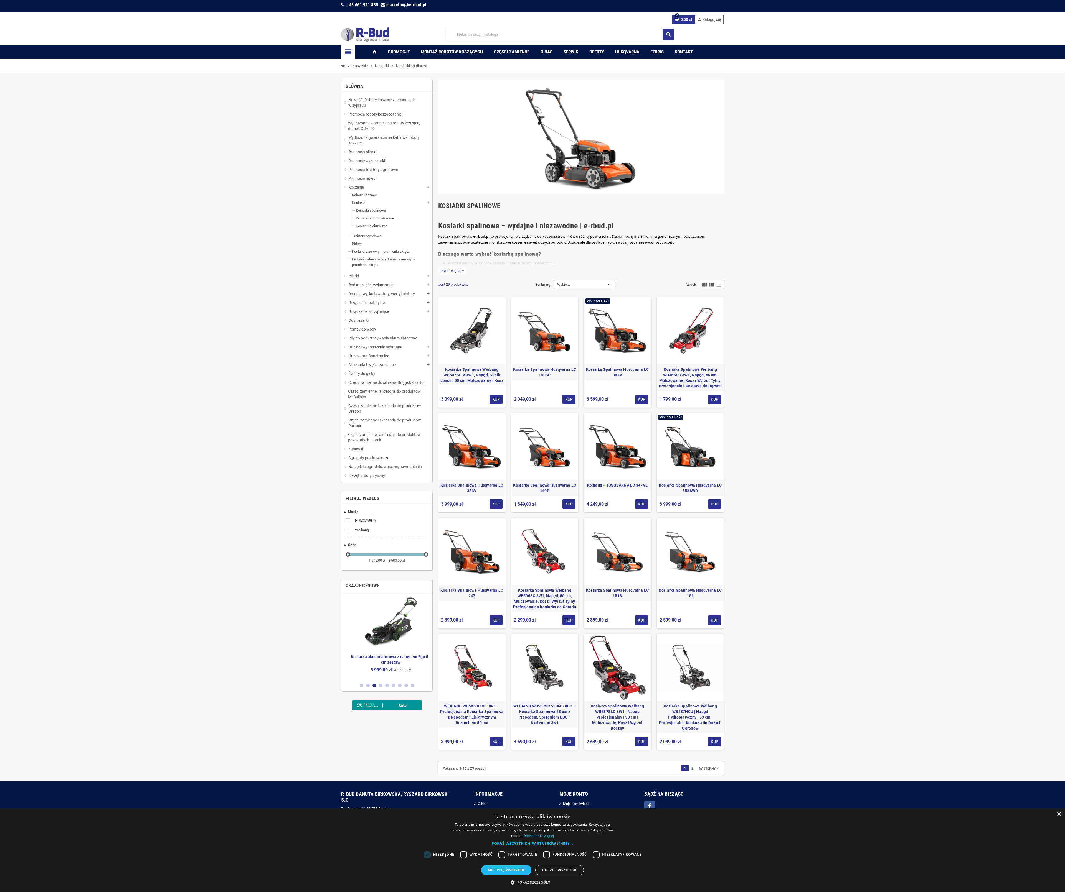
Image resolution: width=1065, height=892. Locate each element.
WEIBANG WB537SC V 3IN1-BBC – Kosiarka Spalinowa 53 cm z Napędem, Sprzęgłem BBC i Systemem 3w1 (544, 714)
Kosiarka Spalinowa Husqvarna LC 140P (544, 488)
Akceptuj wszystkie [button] (506, 870)
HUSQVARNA (365, 520)
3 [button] (374, 685)
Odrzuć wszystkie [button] (559, 870)
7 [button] (400, 685)
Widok (691, 284)
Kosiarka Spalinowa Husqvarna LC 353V (471, 488)
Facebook (649, 806)
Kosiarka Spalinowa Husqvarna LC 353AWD (690, 488)
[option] (387, 637)
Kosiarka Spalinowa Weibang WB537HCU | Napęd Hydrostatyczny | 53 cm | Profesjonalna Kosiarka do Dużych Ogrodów (690, 717)
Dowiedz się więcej (538, 835)
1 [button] (361, 685)
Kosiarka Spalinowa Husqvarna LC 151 (690, 593)
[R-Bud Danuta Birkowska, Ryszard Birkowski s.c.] (365, 34)
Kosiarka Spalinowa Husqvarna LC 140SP (544, 372)
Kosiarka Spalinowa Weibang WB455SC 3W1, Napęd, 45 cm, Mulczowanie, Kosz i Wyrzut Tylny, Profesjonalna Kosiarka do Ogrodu (690, 377)
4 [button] (380, 685)
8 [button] (406, 685)
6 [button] (393, 685)
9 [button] (412, 685)
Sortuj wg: (543, 284)
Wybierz (563, 284)
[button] (532, 843)
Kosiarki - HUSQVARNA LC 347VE (617, 485)
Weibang (362, 530)
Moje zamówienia (576, 804)
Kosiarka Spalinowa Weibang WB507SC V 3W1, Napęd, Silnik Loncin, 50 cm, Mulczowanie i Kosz (471, 375)
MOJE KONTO (573, 794)
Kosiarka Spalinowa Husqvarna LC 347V (617, 372)
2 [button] (368, 685)
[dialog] (532, 850)
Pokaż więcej (452, 271)
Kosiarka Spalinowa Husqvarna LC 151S (617, 593)
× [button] (1059, 814)
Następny (709, 768)
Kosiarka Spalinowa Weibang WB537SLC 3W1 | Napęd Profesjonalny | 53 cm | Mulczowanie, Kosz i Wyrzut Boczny (617, 717)
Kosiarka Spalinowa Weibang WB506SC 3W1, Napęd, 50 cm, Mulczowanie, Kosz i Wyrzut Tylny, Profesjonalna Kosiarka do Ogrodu (544, 598)
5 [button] (387, 685)
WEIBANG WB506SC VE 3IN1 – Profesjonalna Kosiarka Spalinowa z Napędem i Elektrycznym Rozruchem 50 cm (471, 714)
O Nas (483, 804)
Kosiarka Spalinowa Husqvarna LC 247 (471, 593)
